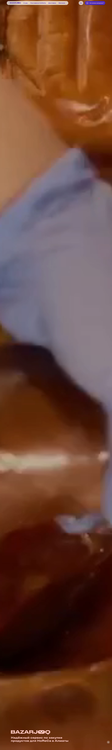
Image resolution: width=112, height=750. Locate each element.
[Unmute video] (108, 742)
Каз (81, 3)
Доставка (52, 3)
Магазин (62, 3)
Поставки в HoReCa (38, 3)
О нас (25, 3)
